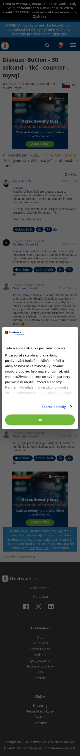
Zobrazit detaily (54, 407)
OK (40, 420)
